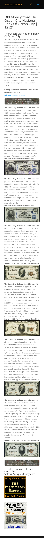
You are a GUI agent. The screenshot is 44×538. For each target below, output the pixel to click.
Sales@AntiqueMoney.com (14, 95)
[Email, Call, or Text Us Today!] (22, 101)
